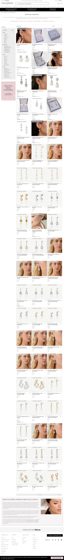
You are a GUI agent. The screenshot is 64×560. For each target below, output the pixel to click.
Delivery (2, 542)
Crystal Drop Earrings (14, 21)
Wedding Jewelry (15, 6)
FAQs (13, 537)
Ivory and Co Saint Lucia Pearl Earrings (37, 487)
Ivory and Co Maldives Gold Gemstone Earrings (37, 394)
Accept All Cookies (57, 557)
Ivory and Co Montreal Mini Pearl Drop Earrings (22, 440)
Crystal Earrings (44, 21)
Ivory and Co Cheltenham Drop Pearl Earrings (22, 184)
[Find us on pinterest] (61, 540)
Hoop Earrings (51, 21)
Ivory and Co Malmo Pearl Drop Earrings (23, 417)
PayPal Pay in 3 (3, 546)
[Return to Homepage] (7, 3)
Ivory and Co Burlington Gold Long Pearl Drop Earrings (37, 161)
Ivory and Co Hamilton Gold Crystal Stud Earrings (37, 324)
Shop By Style (44, 6)
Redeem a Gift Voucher (5, 539)
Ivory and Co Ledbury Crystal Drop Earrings (37, 371)
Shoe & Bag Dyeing (15, 542)
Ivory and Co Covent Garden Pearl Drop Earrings (53, 207)
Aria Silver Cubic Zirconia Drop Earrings (22, 114)
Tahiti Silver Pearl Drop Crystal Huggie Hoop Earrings (38, 138)
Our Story (34, 542)
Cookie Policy (3, 551)
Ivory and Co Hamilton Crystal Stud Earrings (22, 324)
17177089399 (7, 0)
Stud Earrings (29, 21)
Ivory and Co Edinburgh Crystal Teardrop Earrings (53, 230)
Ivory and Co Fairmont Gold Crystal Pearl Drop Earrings (53, 278)
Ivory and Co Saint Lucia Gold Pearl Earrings (22, 487)
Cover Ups (30, 6)
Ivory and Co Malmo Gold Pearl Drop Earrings (53, 394)
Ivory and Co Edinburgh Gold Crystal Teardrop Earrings (22, 255)
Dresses (34, 6)
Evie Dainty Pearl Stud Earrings (22, 67)
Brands (49, 6)
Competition (24, 541)
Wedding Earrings (13, 12)
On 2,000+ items (53, 10)
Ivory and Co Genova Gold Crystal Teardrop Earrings (37, 301)
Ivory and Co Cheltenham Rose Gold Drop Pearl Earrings (53, 184)
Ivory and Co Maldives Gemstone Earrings (21, 394)
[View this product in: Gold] (32, 48)
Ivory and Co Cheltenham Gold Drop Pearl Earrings (38, 184)
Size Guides (14, 539)
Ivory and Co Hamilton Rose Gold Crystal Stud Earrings (53, 324)
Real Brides (24, 537)
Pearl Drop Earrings (22, 21)
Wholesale (34, 548)
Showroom (34, 541)
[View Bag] (62, 3)
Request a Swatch (15, 544)
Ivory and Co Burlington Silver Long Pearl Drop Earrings (53, 161)
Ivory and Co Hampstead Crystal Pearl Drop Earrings (22, 347)
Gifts (38, 6)
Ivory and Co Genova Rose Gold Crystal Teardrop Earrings (53, 301)
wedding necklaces (30, 520)
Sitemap (2, 553)
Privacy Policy (3, 549)
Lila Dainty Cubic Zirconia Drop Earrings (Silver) (38, 114)
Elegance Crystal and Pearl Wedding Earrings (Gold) (52, 68)
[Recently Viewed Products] (58, 3)
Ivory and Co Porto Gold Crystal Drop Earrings (38, 463)
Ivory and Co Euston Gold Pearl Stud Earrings (53, 255)
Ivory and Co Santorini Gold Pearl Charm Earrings (53, 487)
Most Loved (58, 6)
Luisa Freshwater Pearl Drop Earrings (22, 45)
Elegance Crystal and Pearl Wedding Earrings (22, 91)
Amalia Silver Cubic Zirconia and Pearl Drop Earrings (23, 138)
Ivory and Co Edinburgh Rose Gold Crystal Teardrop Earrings (38, 255)
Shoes (2, 6)
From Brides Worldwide (32, 10)
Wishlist (23, 542)
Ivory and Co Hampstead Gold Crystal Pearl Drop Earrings (37, 347)
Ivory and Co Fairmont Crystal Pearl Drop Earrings (37, 278)
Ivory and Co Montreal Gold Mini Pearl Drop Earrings (53, 417)
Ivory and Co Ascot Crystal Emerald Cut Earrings (53, 138)
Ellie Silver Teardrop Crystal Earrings (37, 68)
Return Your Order (4, 541)
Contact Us (3, 537)
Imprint (34, 546)
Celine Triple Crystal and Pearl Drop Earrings (37, 91)
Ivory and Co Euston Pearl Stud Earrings (22, 278)
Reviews (34, 544)
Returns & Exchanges (4, 544)
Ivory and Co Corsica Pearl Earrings (37, 207)
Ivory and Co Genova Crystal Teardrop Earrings (22, 301)
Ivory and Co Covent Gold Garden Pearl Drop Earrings (22, 230)
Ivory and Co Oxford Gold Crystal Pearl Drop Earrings (53, 440)
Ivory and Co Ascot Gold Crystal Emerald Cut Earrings (23, 161)
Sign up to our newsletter (55, 535)
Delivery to (58, 0)
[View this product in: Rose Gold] (33, 71)
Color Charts (14, 541)
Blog (23, 539)
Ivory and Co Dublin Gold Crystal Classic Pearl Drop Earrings (37, 231)
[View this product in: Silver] (33, 48)
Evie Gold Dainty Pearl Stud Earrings (37, 45)
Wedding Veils (21, 6)
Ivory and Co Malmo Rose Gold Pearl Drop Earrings (38, 417)
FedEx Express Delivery (11, 10)
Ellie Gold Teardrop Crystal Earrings (53, 114)
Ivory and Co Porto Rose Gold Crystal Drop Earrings (53, 463)
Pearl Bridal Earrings (36, 21)
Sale (51, 6)
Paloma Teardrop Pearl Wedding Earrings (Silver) (52, 91)
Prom (40, 6)
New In (54, 6)
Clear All (12, 30)
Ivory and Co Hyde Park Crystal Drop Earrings (53, 347)
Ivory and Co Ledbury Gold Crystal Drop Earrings (53, 371)
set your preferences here (9, 558)
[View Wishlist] (60, 3)
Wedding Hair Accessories (8, 6)
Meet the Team (35, 539)
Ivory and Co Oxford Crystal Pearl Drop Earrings (37, 440)
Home (2, 12)
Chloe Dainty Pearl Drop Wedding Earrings (52, 45)
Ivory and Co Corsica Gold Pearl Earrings (23, 207)
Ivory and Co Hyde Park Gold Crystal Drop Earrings (22, 371)
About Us (34, 537)
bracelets (36, 520)
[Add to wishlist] (30, 44)
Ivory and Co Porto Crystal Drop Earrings (22, 463)
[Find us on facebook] (55, 540)
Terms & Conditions (4, 548)
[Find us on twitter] (53, 540)
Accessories (26, 6)
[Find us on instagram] (58, 540)
